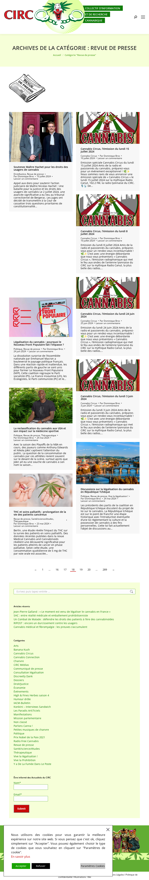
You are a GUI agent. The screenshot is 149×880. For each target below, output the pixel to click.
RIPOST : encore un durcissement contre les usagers (45, 623)
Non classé (20, 722)
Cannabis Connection (27, 657)
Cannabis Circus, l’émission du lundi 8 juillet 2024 (104, 232)
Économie (19, 687)
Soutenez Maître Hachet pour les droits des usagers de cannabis (41, 168)
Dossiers (19, 680)
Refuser (40, 866)
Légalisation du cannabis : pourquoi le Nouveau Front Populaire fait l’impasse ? (39, 343)
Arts (16, 645)
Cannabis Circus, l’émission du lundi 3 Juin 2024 (107, 397)
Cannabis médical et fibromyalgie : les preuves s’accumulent (50, 627)
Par (24, 176)
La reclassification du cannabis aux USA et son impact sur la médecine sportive (40, 430)
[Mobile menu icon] (143, 17)
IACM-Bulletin (22, 703)
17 (65, 569)
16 (57, 569)
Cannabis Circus (89, 155)
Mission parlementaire (27, 718)
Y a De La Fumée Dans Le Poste (32, 764)
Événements (21, 691)
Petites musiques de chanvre (31, 729)
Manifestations (23, 714)
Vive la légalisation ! (118, 496)
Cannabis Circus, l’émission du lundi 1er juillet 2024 (38, 253)
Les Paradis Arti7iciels (27, 710)
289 (105, 569)
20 (89, 569)
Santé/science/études (42, 518)
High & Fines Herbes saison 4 (31, 695)
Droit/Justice (20, 174)
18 (73, 569)
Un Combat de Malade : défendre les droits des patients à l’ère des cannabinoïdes (64, 619)
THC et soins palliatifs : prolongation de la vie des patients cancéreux (40, 513)
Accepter (21, 866)
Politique (18, 349)
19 (81, 569)
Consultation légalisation (29, 672)
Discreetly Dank (23, 676)
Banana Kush (22, 649)
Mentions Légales (115, 874)
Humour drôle (22, 699)
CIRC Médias (21, 664)
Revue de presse (35, 174)
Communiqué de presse (28, 668)
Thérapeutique (48, 435)
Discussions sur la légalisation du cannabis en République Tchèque (107, 490)
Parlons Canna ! (23, 725)
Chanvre (19, 661)
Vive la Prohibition (25, 760)
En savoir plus (20, 857)
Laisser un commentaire (26, 179)
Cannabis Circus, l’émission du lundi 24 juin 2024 (107, 315)
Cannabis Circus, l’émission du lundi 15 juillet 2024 (105, 150)
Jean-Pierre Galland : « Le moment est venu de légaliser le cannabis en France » (62, 611)
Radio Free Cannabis (26, 741)
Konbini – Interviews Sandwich (32, 706)
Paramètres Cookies (93, 866)
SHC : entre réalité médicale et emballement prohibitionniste (51, 615)
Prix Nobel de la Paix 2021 (29, 737)
